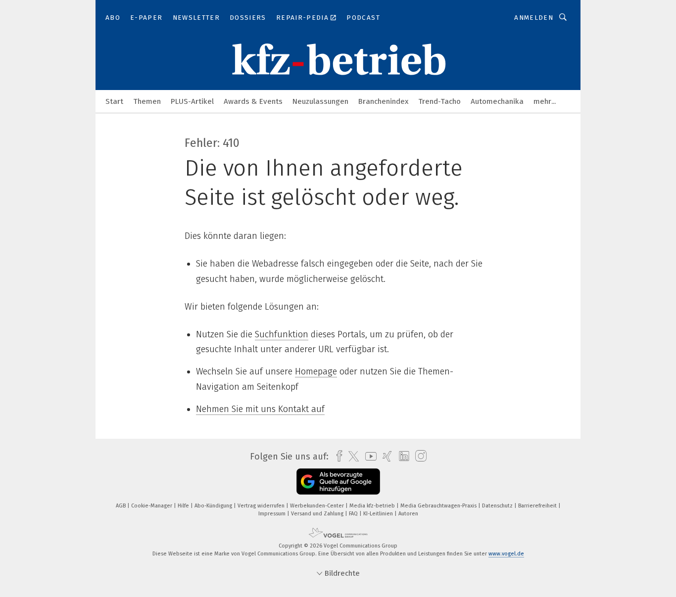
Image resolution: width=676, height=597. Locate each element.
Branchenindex (383, 101)
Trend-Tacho (439, 101)
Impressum (272, 513)
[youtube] (368, 456)
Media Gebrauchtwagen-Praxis (439, 506)
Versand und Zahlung (318, 513)
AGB (121, 506)
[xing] (385, 456)
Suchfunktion (281, 334)
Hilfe (184, 506)
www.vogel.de (506, 554)
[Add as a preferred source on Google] (338, 481)
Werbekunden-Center (317, 506)
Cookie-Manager (152, 506)
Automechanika (497, 101)
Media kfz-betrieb (372, 506)
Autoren (408, 513)
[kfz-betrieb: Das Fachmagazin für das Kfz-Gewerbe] (114, 100)
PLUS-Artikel (192, 101)
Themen (147, 101)
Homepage (316, 371)
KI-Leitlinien (378, 513)
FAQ (354, 513)
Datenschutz (498, 506)
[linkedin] (401, 456)
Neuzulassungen (320, 101)
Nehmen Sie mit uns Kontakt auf (260, 409)
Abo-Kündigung (214, 506)
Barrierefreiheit (538, 506)
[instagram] (418, 456)
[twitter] (351, 456)
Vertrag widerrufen (262, 506)
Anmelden (533, 17)
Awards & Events (253, 101)
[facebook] (337, 456)
